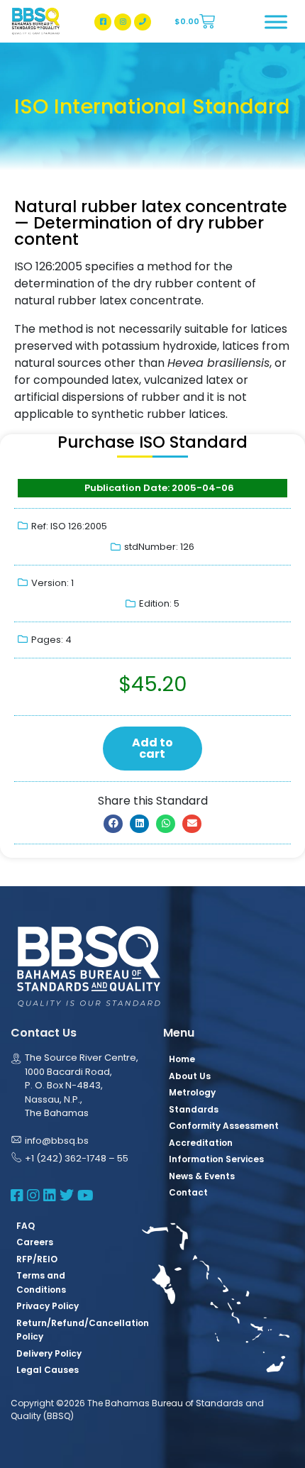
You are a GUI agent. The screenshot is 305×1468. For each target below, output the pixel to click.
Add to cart (152, 748)
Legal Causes (47, 1370)
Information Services (216, 1159)
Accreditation (201, 1143)
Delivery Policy (49, 1353)
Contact (188, 1192)
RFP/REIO (36, 1259)
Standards (193, 1109)
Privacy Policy (47, 1306)
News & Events (202, 1176)
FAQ (25, 1226)
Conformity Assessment (224, 1126)
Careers (34, 1242)
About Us (190, 1076)
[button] (113, 824)
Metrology (192, 1092)
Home (182, 1059)
